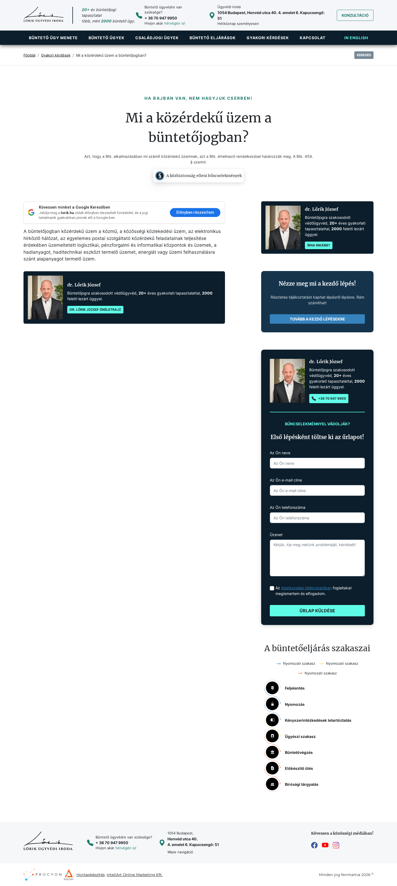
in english (356, 37)
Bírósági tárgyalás (301, 784)
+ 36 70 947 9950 (160, 18)
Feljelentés (295, 688)
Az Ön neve (280, 452)
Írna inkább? (318, 245)
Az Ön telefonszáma (287, 507)
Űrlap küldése (317, 610)
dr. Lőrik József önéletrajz (95, 309)
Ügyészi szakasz (300, 736)
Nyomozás (295, 704)
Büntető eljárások (213, 37)
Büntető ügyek (107, 37)
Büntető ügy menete (53, 37)
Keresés (364, 55)
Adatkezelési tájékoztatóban (306, 588)
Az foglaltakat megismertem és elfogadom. (313, 591)
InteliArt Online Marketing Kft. (135, 874)
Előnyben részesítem (195, 212)
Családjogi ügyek (157, 37)
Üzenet (276, 534)
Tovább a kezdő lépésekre (317, 319)
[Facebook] (314, 845)
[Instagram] (336, 845)
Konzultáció (355, 15)
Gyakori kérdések (268, 37)
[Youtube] (325, 845)
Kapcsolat (312, 37)
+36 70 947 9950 (332, 398)
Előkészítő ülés (299, 768)
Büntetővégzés (299, 752)
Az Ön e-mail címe (286, 480)
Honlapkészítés (90, 874)
